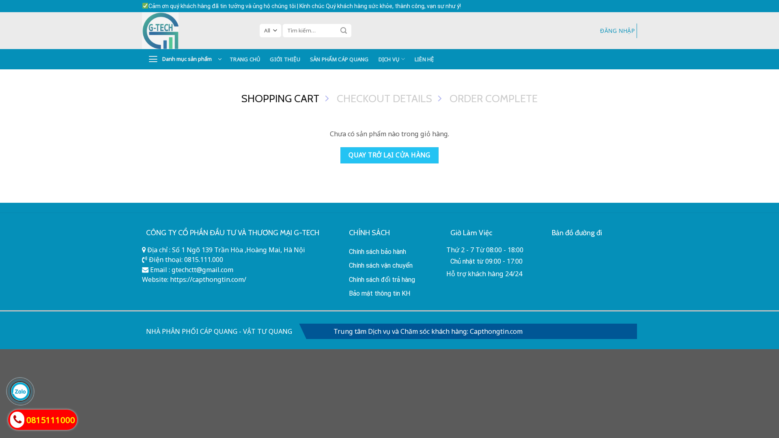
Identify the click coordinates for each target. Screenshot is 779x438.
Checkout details (384, 98)
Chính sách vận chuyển (381, 265)
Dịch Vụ (389, 59)
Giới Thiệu (285, 59)
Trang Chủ (245, 59)
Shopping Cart (280, 98)
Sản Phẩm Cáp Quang (339, 59)
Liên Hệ (424, 59)
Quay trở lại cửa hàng (389, 154)
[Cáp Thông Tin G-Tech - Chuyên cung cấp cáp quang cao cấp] (194, 30)
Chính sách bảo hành (377, 252)
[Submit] (344, 30)
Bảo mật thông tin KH (380, 293)
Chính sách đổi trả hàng (382, 279)
